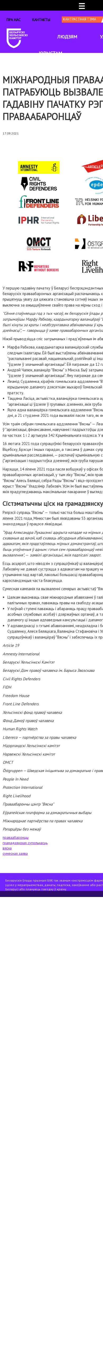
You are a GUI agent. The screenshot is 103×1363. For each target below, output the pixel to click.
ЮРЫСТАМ (50, 53)
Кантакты (41, 19)
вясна (7, 848)
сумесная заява (15, 853)
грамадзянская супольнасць (25, 842)
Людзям (67, 36)
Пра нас (14, 19)
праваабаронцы (16, 837)
